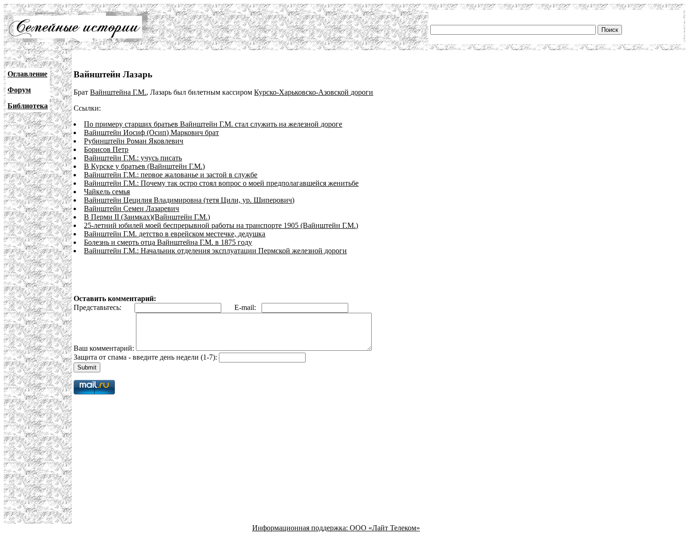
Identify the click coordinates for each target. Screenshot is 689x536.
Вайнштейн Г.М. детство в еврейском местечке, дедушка (174, 234)
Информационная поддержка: (301, 528)
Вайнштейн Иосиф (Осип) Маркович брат (151, 132)
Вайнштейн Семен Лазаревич (131, 208)
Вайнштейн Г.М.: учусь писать (133, 158)
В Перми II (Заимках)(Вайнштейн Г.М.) (147, 217)
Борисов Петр (106, 149)
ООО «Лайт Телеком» (385, 528)
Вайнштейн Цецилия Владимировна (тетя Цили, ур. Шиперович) (189, 200)
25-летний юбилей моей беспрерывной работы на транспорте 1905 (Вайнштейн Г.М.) (221, 225)
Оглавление (27, 74)
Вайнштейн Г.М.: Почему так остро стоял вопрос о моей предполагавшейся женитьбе (221, 183)
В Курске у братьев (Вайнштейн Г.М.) (144, 166)
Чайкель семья (107, 192)
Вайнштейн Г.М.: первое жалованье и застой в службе (170, 175)
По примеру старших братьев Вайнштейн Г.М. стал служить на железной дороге (213, 124)
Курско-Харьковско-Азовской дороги (313, 92)
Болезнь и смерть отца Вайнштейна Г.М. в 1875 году (168, 242)
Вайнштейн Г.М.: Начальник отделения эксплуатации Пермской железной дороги (215, 251)
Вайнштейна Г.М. (118, 92)
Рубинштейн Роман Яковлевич (133, 141)
